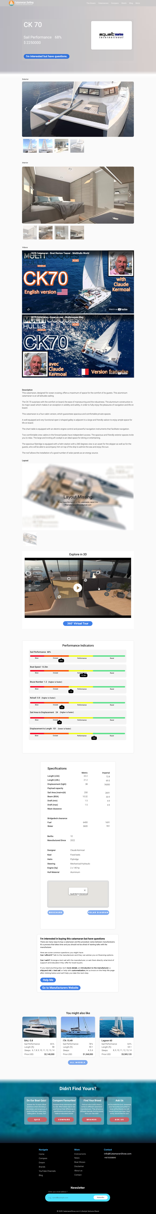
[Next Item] (130, 195)
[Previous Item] (26, 109)
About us (78, 1170)
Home (41, 1154)
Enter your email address (57, 1191)
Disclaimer (79, 1166)
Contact (78, 1174)
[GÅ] (111, 35)
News (76, 1157)
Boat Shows (79, 1162)
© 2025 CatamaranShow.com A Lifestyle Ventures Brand (78, 1211)
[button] (137, 3)
